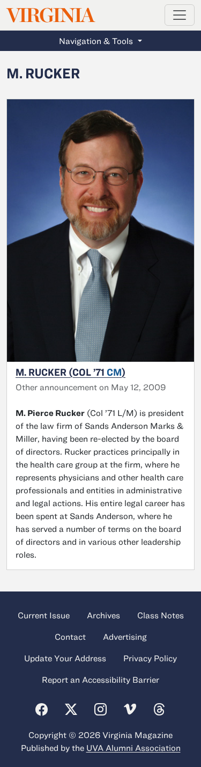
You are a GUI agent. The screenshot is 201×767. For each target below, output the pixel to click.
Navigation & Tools (97, 41)
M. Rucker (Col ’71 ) (70, 372)
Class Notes (160, 615)
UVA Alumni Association (133, 748)
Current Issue (44, 615)
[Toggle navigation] (180, 15)
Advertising (125, 636)
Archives (103, 615)
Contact (70, 636)
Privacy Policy (150, 658)
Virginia (49, 15)
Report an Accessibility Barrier (100, 679)
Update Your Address (65, 658)
